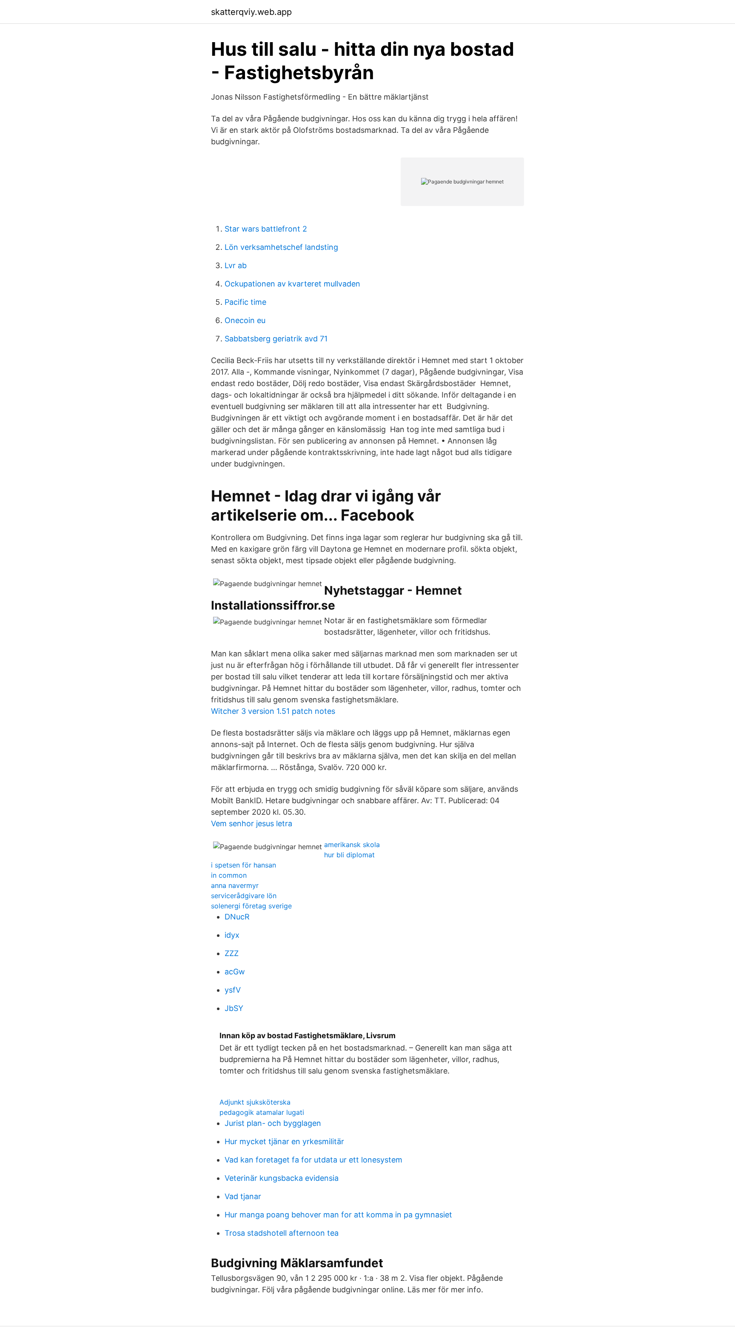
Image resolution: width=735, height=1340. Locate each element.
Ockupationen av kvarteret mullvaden (292, 283)
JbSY (234, 1008)
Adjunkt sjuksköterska (255, 1102)
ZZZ (232, 953)
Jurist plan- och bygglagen (273, 1123)
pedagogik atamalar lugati (261, 1112)
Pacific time (245, 302)
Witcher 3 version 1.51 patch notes (273, 711)
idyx (232, 935)
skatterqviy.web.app (251, 12)
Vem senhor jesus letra (251, 823)
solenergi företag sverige (251, 906)
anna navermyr (235, 885)
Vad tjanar (243, 1196)
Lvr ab (236, 265)
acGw (235, 971)
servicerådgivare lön (243, 895)
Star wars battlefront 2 (266, 228)
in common (229, 875)
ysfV (233, 989)
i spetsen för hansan (243, 865)
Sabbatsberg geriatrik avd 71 (276, 338)
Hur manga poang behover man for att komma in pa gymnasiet (338, 1214)
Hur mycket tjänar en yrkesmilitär (284, 1141)
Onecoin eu (245, 320)
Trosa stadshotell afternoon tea (282, 1232)
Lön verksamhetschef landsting (281, 247)
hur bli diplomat (349, 854)
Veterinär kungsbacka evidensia (282, 1178)
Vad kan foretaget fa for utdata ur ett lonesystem (313, 1159)
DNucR (237, 916)
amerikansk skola (352, 844)
